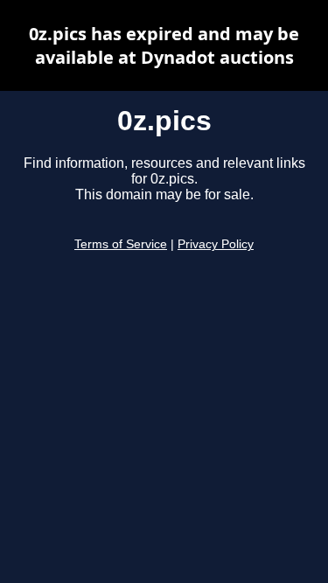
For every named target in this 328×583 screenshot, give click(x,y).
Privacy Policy (216, 244)
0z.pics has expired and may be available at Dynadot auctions (164, 45)
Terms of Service (120, 244)
